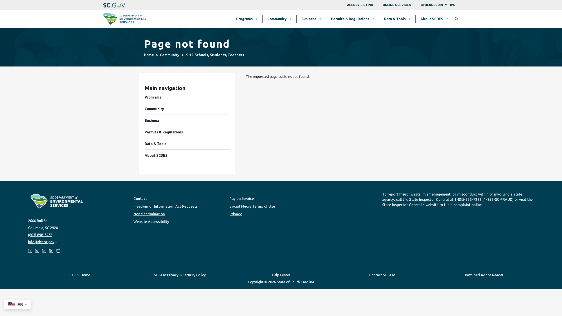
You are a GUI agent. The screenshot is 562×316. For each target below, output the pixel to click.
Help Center (281, 275)
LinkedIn (44, 251)
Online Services (397, 5)
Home (149, 55)
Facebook (30, 251)
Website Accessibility (151, 222)
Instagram (37, 251)
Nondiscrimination (149, 214)
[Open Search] (456, 19)
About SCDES (431, 19)
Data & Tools (395, 19)
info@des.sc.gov (41, 242)
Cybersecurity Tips (438, 5)
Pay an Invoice (242, 199)
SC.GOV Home (78, 275)
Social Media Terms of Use (252, 206)
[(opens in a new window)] (114, 4)
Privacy (236, 214)
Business (308, 19)
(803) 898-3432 (40, 235)
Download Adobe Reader (483, 275)
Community (277, 19)
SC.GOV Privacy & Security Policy (180, 275)
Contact (140, 199)
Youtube (58, 251)
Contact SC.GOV (382, 275)
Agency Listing (360, 5)
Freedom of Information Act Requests (165, 206)
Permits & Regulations (350, 19)
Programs (244, 19)
